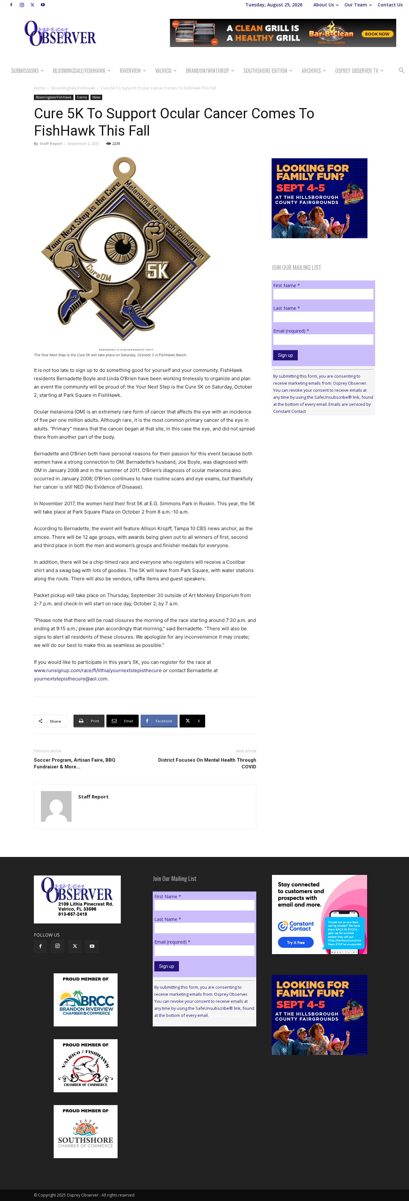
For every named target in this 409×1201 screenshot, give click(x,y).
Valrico (163, 71)
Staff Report (51, 143)
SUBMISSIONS (25, 71)
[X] (32, 5)
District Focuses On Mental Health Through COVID (207, 763)
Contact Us (390, 5)
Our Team (355, 5)
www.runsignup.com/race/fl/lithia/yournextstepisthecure (98, 670)
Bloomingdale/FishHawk (79, 71)
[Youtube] (43, 5)
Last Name (286, 308)
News (96, 97)
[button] (401, 71)
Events (82, 97)
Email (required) (291, 331)
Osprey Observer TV (356, 71)
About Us (323, 5)
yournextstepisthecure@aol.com (70, 679)
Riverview (130, 71)
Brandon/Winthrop (207, 71)
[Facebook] (11, 5)
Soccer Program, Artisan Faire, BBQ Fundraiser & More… (74, 763)
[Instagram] (22, 5)
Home (39, 88)
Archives (311, 71)
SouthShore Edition (265, 71)
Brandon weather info (319, 479)
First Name (286, 285)
